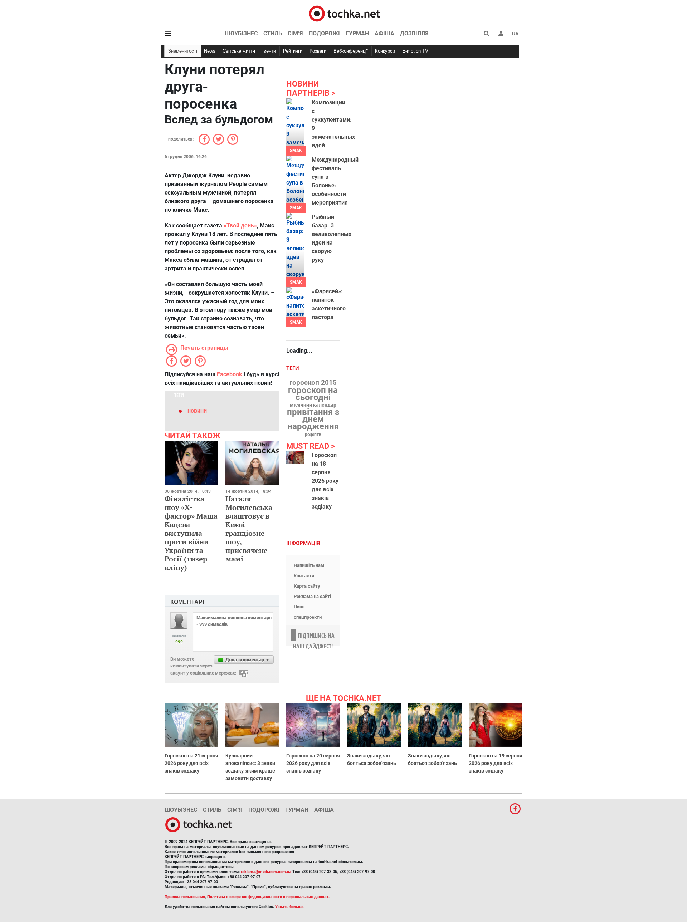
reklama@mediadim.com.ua (266, 871)
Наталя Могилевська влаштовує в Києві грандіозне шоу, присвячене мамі (248, 529)
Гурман (357, 33)
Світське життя (239, 51)
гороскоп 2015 (313, 383)
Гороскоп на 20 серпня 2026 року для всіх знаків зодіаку (313, 763)
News (209, 51)
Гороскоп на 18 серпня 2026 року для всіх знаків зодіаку (325, 481)
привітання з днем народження (313, 419)
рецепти (313, 434)
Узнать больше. (289, 906)
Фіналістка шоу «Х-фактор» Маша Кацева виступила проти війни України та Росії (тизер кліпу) (191, 533)
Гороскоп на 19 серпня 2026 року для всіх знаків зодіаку (495, 763)
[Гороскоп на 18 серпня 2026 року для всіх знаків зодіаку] (295, 457)
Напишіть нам (309, 565)
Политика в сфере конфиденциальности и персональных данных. (268, 896)
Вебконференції (350, 51)
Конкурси (385, 51)
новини (197, 410)
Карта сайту (307, 586)
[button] (501, 33)
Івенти (269, 51)
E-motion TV (415, 51)
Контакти (304, 575)
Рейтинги (292, 51)
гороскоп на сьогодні (313, 394)
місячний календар (313, 405)
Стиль (272, 33)
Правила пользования (185, 896)
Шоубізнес (241, 33)
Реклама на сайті (312, 596)
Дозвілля (414, 33)
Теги (293, 368)
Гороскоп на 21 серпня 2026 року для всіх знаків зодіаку (191, 763)
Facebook (229, 374)
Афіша (384, 33)
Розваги (318, 51)
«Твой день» (240, 225)
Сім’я (295, 33)
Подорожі (324, 33)
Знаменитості (182, 51)
